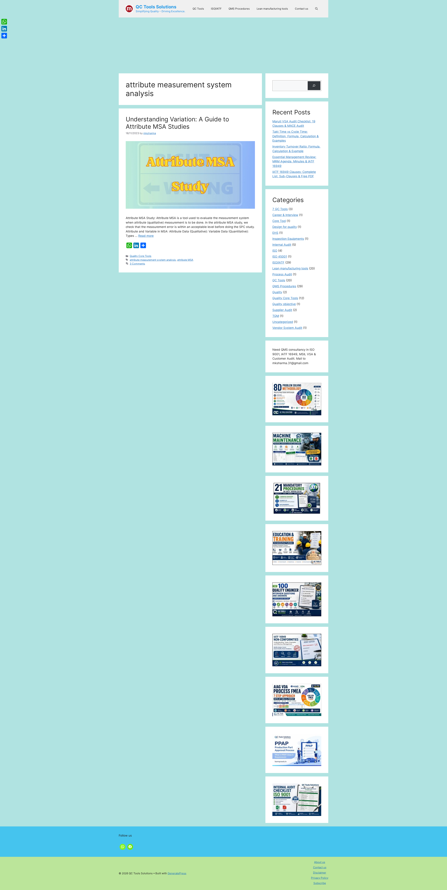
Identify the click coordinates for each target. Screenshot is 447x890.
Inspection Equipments (288, 238)
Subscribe (319, 883)
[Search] (314, 85)
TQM (275, 316)
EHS (275, 233)
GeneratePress (177, 873)
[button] (316, 8)
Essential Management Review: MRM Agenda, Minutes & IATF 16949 (294, 161)
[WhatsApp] (4, 21)
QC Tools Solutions (156, 6)
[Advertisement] (223, 43)
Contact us (301, 8)
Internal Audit (281, 244)
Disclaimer (319, 872)
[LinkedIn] (4, 28)
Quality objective (284, 304)
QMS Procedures (239, 8)
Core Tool (279, 221)
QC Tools (198, 8)
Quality (277, 292)
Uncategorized (282, 322)
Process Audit (282, 274)
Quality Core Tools (140, 255)
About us (319, 862)
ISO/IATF (216, 8)
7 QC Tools (280, 209)
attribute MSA (185, 259)
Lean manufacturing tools (272, 8)
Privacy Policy (319, 878)
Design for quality (284, 227)
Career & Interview (285, 215)
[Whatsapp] (122, 846)
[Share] (4, 35)
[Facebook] (130, 846)
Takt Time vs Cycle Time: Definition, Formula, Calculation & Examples (295, 136)
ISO (274, 250)
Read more (146, 236)
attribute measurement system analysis (153, 259)
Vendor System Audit (287, 328)
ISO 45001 (279, 256)
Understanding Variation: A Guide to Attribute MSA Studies (177, 122)
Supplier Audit (282, 310)
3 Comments (137, 263)
